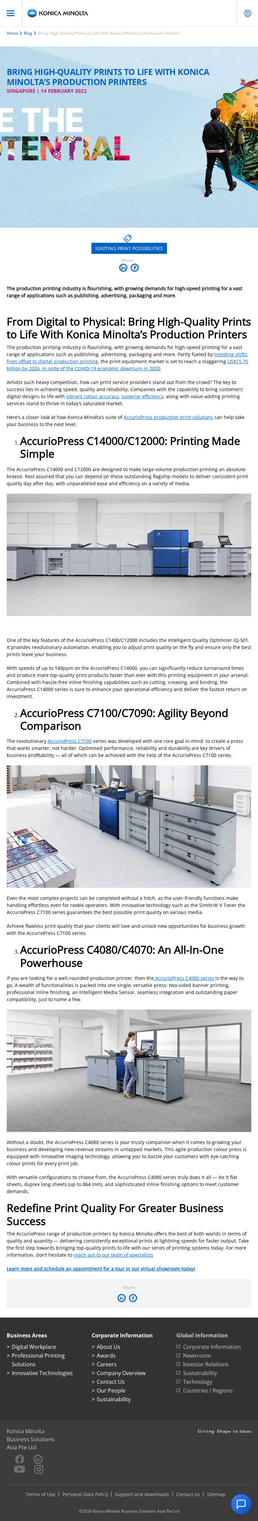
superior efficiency (142, 396)
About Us (108, 1347)
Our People (111, 1390)
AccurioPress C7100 (70, 741)
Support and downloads (142, 1494)
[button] (241, 1504)
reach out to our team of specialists (113, 1255)
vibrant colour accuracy (92, 396)
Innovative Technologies (42, 1373)
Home (12, 33)
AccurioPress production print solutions (168, 417)
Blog (28, 33)
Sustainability (114, 1399)
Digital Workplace (34, 1347)
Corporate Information (212, 1347)
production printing (76, 361)
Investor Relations (206, 1364)
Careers (107, 1364)
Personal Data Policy (85, 1494)
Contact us (188, 1494)
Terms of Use (40, 1494)
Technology (197, 1381)
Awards (106, 1355)
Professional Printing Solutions (38, 1360)
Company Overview (121, 1373)
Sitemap (216, 1494)
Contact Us (111, 1381)
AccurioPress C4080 (177, 978)
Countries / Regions (208, 1390)
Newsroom (197, 1355)
